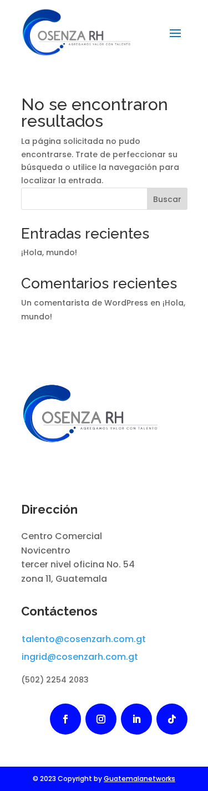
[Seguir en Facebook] (65, 719)
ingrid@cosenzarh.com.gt (80, 656)
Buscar (167, 199)
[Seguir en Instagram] (100, 719)
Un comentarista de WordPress (84, 302)
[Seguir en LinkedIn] (136, 719)
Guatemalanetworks (139, 778)
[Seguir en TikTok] (171, 719)
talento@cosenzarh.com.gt (84, 639)
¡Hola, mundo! (49, 252)
